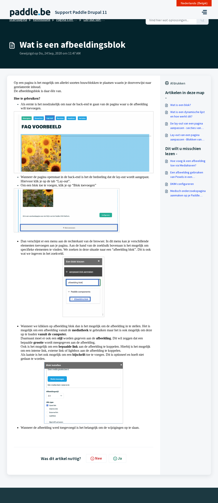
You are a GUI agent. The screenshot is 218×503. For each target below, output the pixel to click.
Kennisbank (41, 19)
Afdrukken (177, 83)
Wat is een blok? (180, 105)
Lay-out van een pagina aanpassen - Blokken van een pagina (186, 137)
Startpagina (18, 19)
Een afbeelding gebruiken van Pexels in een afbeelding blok (186, 174)
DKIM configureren (182, 184)
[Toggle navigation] (204, 12)
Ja (120, 458)
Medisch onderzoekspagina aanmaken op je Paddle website (188, 193)
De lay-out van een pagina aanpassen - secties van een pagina (186, 125)
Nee (98, 458)
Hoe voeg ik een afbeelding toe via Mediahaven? (187, 163)
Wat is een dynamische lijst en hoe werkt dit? (187, 114)
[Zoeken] (202, 20)
